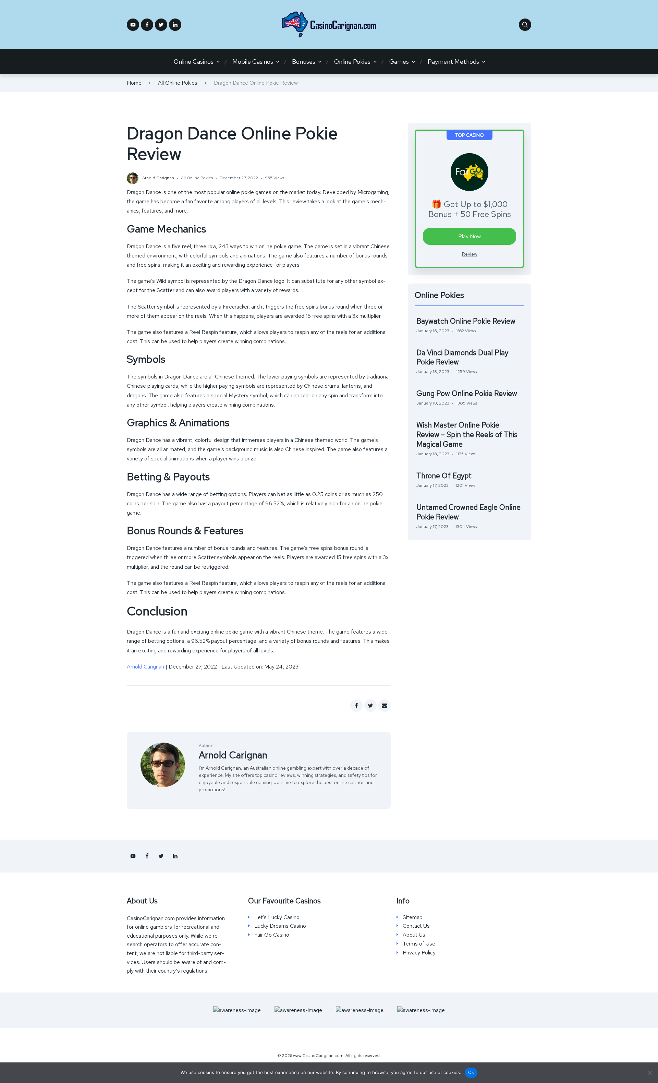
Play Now (469, 236)
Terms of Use (419, 943)
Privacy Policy (419, 952)
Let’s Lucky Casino (277, 917)
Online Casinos (194, 61)
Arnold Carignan (145, 666)
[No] (649, 1072)
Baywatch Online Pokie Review (465, 321)
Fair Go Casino (271, 934)
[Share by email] (384, 705)
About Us (414, 934)
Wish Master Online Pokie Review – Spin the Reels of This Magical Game (466, 434)
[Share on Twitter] (370, 705)
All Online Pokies (177, 82)
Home (134, 82)
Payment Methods (453, 61)
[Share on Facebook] (356, 705)
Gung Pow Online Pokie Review (466, 393)
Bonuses (303, 61)
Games (399, 61)
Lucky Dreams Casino (280, 926)
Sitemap (413, 917)
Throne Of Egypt (444, 475)
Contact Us (416, 926)
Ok (471, 1072)
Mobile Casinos (252, 61)
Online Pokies (352, 61)
